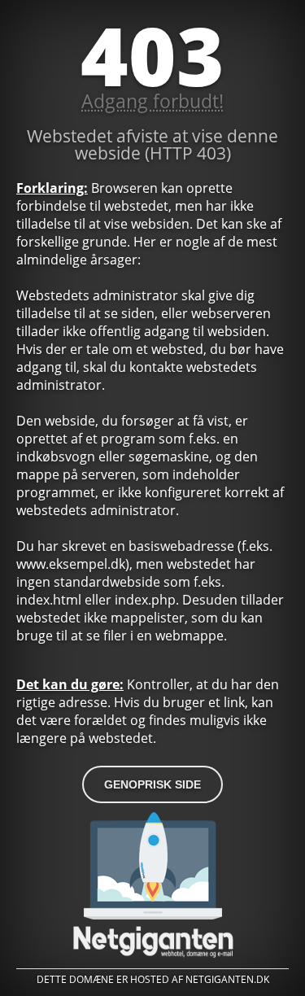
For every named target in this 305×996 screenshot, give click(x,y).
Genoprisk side (152, 784)
